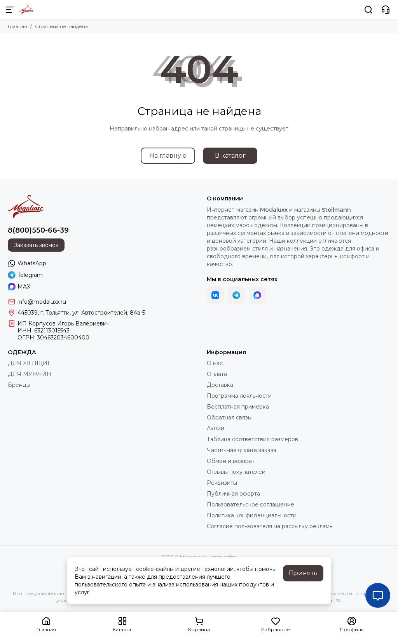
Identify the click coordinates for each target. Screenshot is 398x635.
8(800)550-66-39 (38, 230)
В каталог (230, 155)
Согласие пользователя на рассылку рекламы (270, 526)
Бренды (19, 384)
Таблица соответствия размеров (252, 439)
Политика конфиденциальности (252, 515)
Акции (215, 428)
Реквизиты (222, 482)
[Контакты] (385, 9)
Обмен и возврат (231, 461)
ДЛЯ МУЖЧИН (29, 374)
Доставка (220, 384)
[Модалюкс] (26, 9)
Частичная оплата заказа (241, 450)
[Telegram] (236, 295)
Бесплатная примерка (238, 406)
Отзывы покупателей (236, 471)
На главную (168, 155)
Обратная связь (229, 417)
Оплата (217, 374)
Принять (303, 573)
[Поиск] (368, 9)
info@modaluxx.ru (41, 301)
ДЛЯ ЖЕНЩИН (30, 363)
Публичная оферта (233, 493)
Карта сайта (222, 557)
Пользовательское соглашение (250, 504)
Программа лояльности (239, 395)
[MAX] (257, 295)
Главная (17, 26)
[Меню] (9, 9)
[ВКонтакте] (215, 295)
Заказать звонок (36, 245)
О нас (215, 363)
